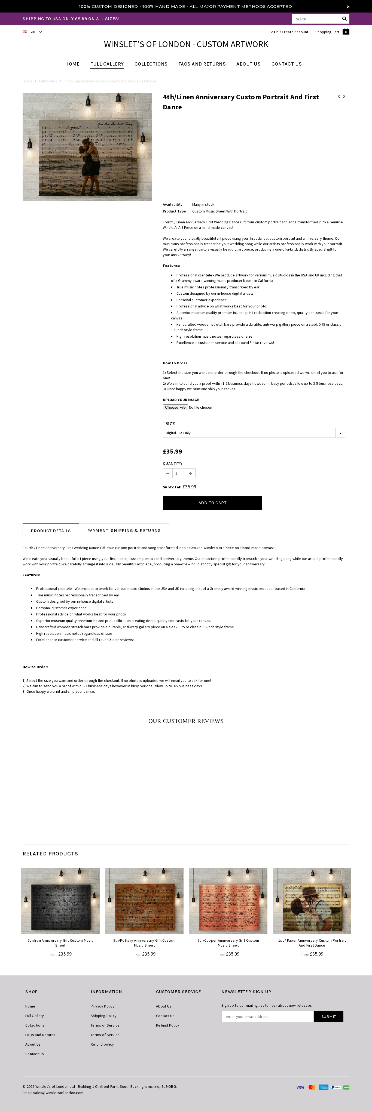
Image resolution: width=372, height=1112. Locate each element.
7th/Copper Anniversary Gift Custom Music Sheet (228, 943)
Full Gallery (48, 81)
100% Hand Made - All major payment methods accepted (217, 6)
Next (344, 96)
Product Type (174, 211)
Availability (172, 204)
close (348, 6)
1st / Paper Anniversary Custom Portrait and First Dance (312, 943)
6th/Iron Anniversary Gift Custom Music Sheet (61, 943)
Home (27, 81)
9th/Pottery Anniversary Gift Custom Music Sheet (144, 943)
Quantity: (172, 463)
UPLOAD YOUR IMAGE (181, 399)
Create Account (295, 31)
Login (274, 31)
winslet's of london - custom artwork (186, 44)
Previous (339, 96)
